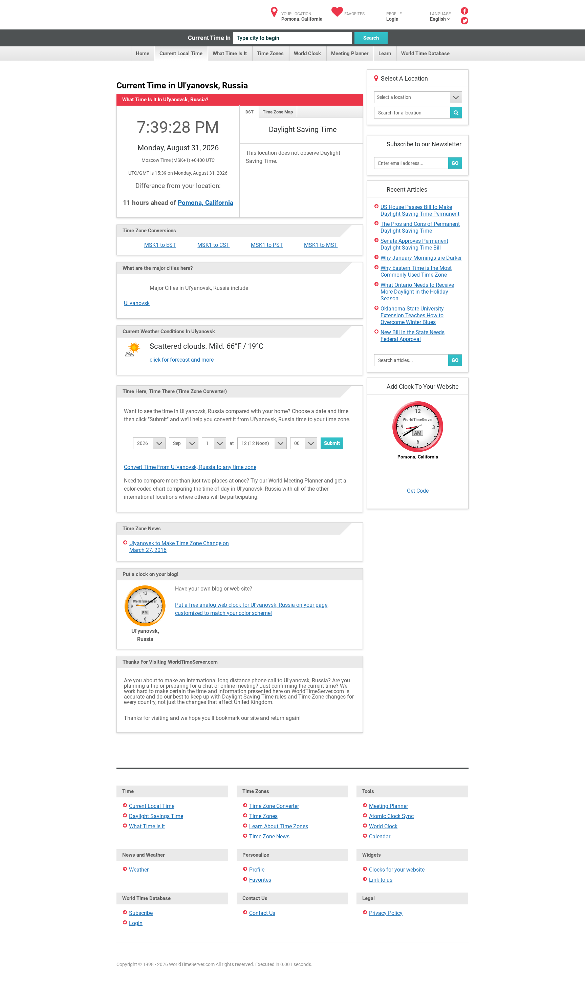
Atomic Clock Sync (391, 816)
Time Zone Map (278, 111)
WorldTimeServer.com (161, 12)
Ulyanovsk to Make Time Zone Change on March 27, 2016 (179, 546)
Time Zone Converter (274, 806)
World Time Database (425, 53)
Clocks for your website (397, 869)
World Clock (307, 53)
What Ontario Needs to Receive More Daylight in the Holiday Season (417, 292)
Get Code (418, 491)
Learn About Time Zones (278, 826)
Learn (384, 53)
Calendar (379, 836)
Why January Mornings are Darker (421, 258)
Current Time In (209, 37)
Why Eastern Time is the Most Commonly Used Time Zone (416, 271)
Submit (332, 443)
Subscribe (141, 913)
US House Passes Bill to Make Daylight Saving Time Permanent (420, 210)
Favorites (354, 14)
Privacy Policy (386, 913)
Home (142, 53)
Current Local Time (180, 53)
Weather (139, 869)
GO (455, 163)
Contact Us (262, 913)
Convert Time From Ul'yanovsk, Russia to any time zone (190, 467)
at (232, 443)
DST (249, 111)
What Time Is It (230, 53)
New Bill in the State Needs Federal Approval (413, 335)
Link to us (380, 880)
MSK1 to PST (267, 245)
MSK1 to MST (321, 245)
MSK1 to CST (213, 245)
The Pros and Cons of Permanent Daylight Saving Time (420, 227)
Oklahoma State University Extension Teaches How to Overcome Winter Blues (412, 315)
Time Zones (270, 53)
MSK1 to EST (160, 245)
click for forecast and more (182, 360)
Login (392, 19)
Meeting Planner (349, 53)
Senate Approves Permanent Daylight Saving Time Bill (414, 244)
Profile (256, 869)
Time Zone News (269, 836)
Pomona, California (205, 203)
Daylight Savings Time (156, 816)
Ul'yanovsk (137, 303)
